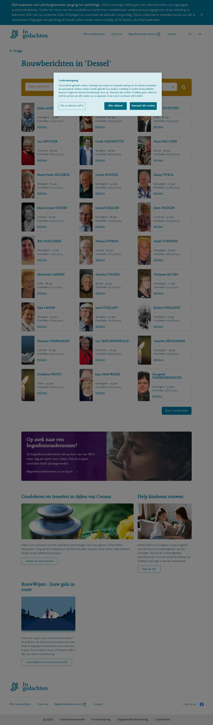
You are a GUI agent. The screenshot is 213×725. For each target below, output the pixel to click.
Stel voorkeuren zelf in (72, 106)
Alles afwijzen (115, 106)
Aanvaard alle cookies (143, 106)
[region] (108, 94)
